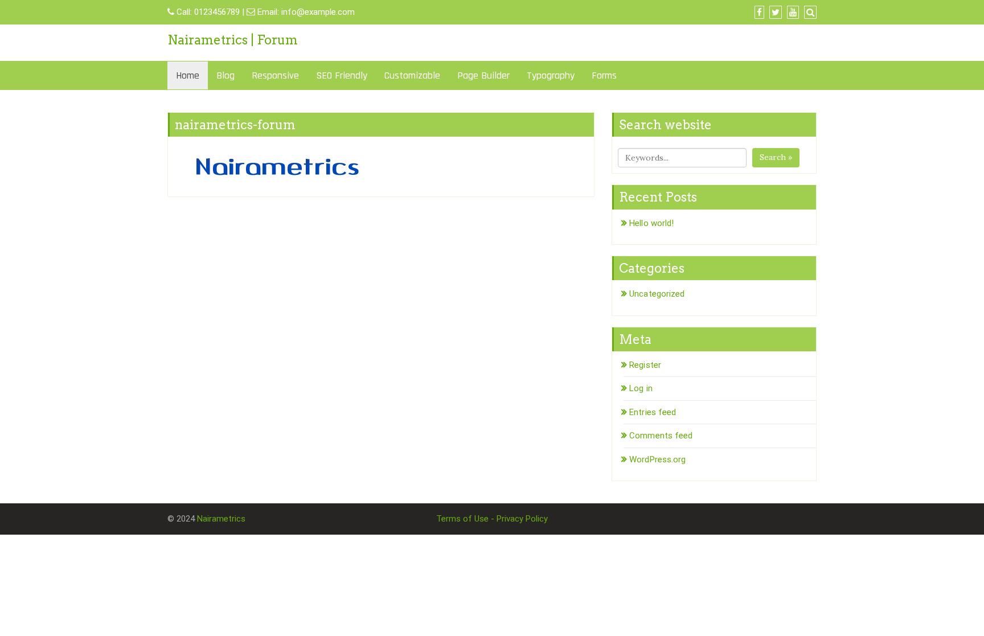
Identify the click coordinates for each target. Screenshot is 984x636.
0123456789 (217, 12)
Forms (604, 75)
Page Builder (483, 75)
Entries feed (652, 412)
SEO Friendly (341, 75)
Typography (551, 75)
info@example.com (318, 12)
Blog (225, 75)
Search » (776, 157)
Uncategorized (656, 294)
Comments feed (660, 435)
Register (645, 365)
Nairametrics (221, 519)
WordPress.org (657, 459)
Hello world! (651, 223)
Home (187, 75)
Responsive (275, 75)
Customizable (412, 75)
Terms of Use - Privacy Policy (492, 519)
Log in (641, 388)
